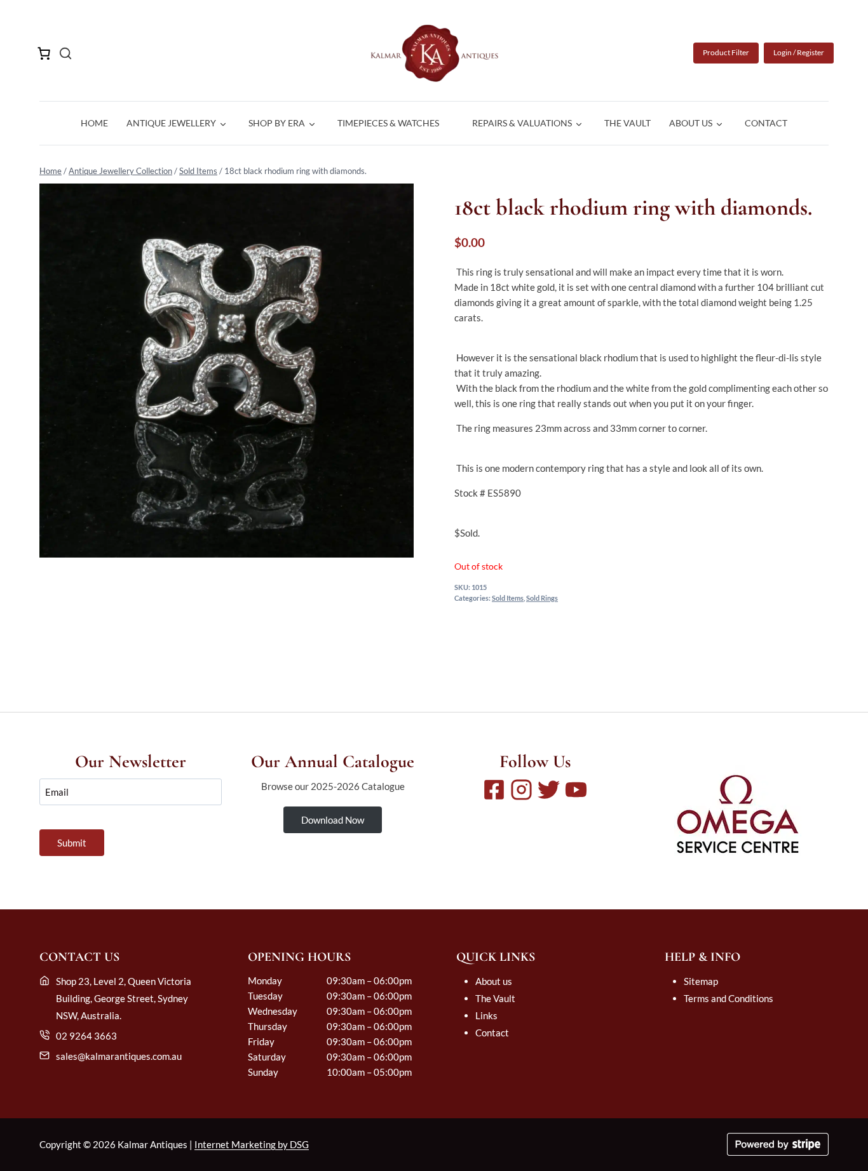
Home (94, 122)
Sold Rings (542, 598)
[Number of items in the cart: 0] (43, 53)
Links (486, 1015)
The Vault (627, 122)
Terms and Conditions (728, 998)
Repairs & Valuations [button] (522, 122)
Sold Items (198, 171)
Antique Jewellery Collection (120, 171)
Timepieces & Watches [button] (388, 122)
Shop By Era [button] (276, 122)
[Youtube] (576, 790)
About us (493, 981)
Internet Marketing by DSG (251, 1144)
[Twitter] (549, 790)
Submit (71, 842)
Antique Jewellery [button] (171, 122)
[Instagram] (521, 790)
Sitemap (701, 981)
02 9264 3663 (86, 1035)
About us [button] (690, 122)
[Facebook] (494, 790)
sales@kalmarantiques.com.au (119, 1056)
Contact (766, 122)
